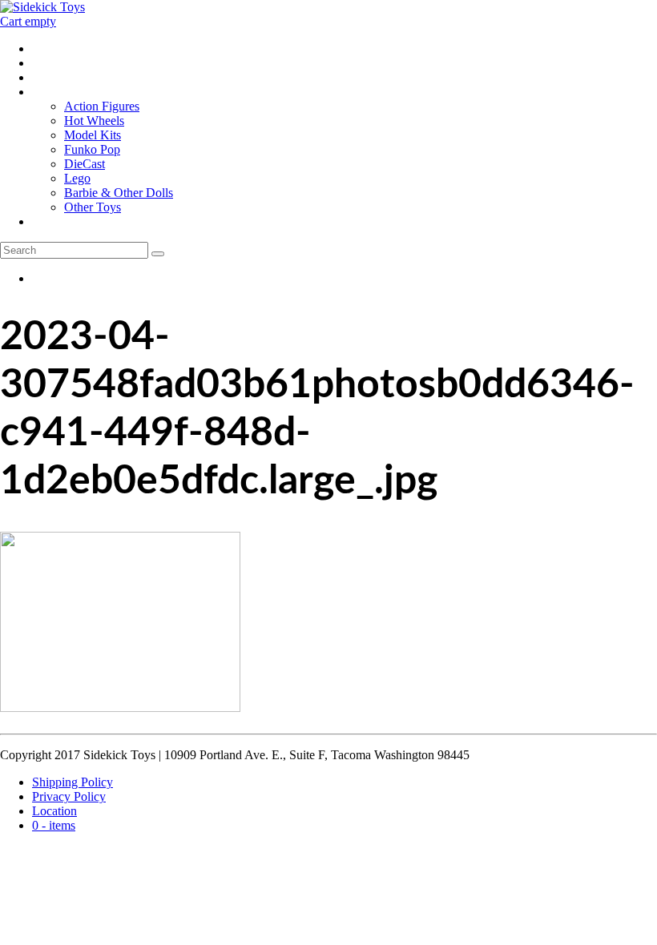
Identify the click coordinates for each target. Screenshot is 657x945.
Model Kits (92, 135)
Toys (44, 92)
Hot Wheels (94, 120)
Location (54, 63)
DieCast (84, 164)
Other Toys (92, 207)
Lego (77, 178)
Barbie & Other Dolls (118, 192)
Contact (51, 77)
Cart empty (28, 21)
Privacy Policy (69, 796)
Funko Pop (92, 149)
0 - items (53, 221)
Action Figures (101, 106)
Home (47, 48)
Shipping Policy (72, 782)
